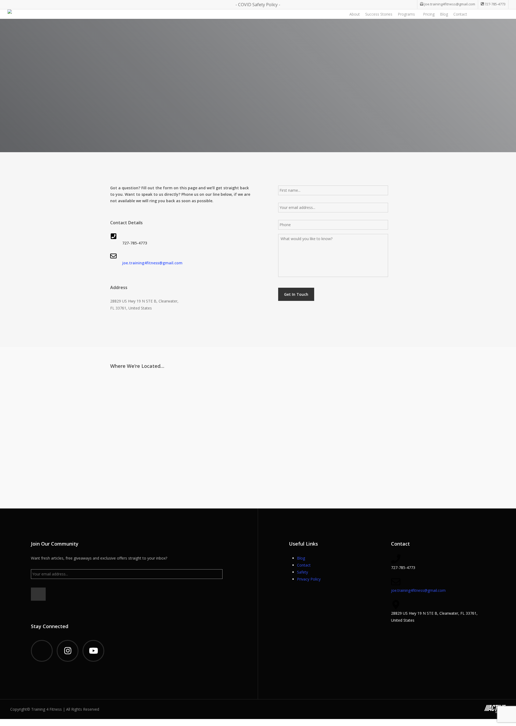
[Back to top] (258, 722)
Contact (304, 565)
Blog (301, 558)
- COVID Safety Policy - (257, 5)
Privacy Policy (309, 579)
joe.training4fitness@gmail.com (152, 262)
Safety (302, 572)
